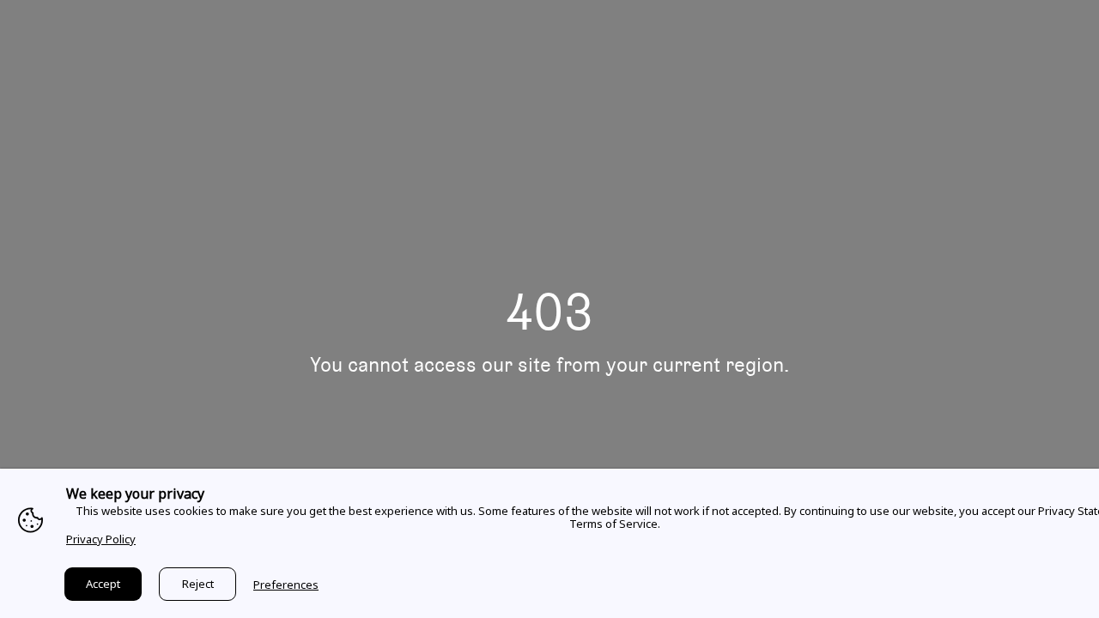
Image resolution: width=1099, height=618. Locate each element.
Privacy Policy (101, 539)
